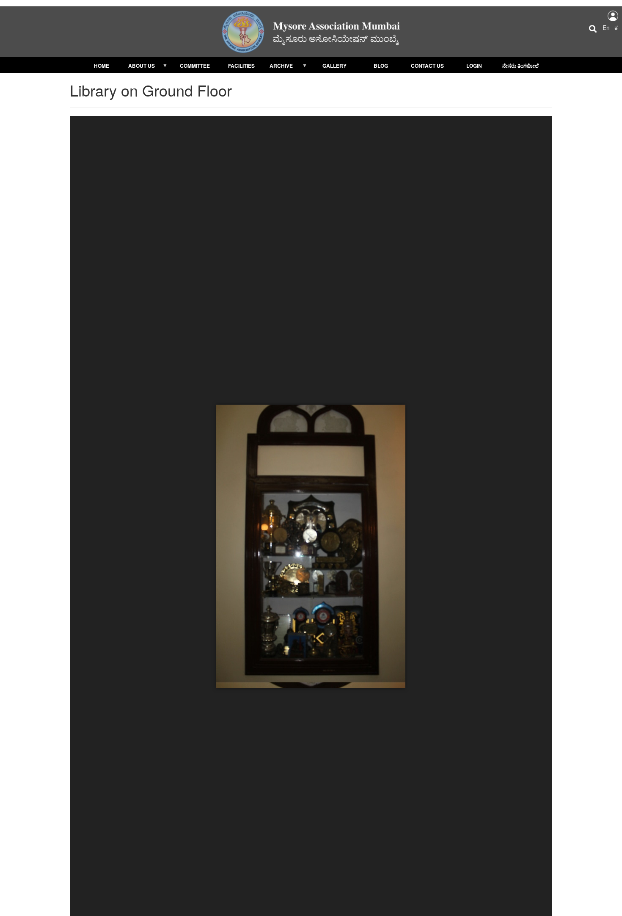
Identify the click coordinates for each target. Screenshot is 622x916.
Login (474, 65)
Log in (613, 16)
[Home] (311, 31)
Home (101, 65)
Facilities (241, 65)
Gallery (334, 65)
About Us (140, 67)
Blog (381, 65)
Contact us (427, 65)
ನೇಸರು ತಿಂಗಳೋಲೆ (520, 65)
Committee (195, 65)
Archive (278, 67)
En (606, 27)
